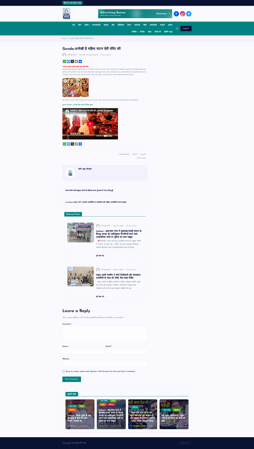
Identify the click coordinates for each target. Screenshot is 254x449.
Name (65, 346)
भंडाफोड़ (137, 25)
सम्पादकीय (153, 25)
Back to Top (186, 443)
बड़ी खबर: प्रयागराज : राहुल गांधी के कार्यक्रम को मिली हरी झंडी (173, 418)
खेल (113, 25)
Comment (67, 324)
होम (74, 25)
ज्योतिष (134, 32)
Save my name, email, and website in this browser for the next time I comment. (100, 371)
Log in (186, 28)
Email (109, 346)
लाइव (149, 32)
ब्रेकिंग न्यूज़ (168, 32)
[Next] (187, 393)
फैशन (129, 25)
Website (65, 359)
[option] (79, 414)
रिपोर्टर (142, 32)
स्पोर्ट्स (162, 25)
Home (64, 38)
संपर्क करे (157, 32)
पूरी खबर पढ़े (100, 256)
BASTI (135, 154)
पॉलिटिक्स (121, 25)
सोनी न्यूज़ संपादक (71, 55)
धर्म (87, 55)
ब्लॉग (79, 25)
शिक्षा (145, 25)
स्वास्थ (170, 25)
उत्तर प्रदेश (82, 55)
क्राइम (106, 25)
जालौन (82, 406)
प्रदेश (86, 25)
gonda (144, 154)
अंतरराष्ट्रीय (96, 25)
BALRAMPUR (124, 154)
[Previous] (183, 393)
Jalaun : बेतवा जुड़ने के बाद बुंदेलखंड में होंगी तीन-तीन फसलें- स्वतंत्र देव (79, 418)
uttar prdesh (142, 158)
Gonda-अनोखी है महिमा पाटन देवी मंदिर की (81, 38)
